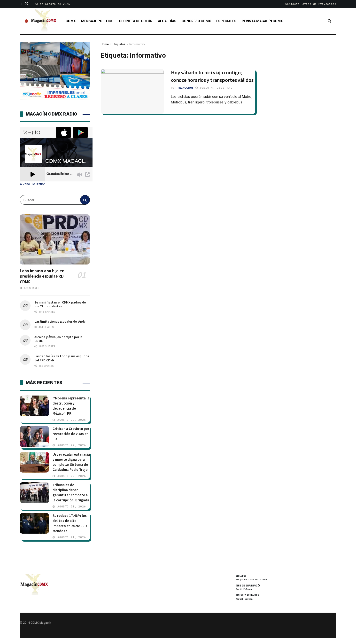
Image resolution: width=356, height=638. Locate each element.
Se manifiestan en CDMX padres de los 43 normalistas (60, 304)
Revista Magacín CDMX (262, 21)
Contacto (292, 4)
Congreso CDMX (196, 21)
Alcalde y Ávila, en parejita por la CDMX (58, 339)
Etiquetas (119, 44)
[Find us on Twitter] (26, 4)
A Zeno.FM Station (33, 184)
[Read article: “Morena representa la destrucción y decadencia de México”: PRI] (34, 406)
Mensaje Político (97, 21)
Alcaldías (167, 21)
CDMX (71, 21)
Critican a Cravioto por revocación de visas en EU (71, 433)
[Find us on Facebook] (21, 4)
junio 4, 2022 (211, 87)
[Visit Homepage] (44, 21)
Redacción (185, 87)
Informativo (137, 44)
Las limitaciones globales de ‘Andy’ (60, 321)
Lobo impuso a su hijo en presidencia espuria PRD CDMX (42, 276)
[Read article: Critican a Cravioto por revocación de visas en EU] (34, 436)
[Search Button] (329, 21)
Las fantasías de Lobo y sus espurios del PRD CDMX (61, 358)
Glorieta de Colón (136, 21)
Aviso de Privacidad (319, 4)
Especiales (226, 21)
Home (105, 44)
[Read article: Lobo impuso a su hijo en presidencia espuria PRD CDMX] (55, 239)
